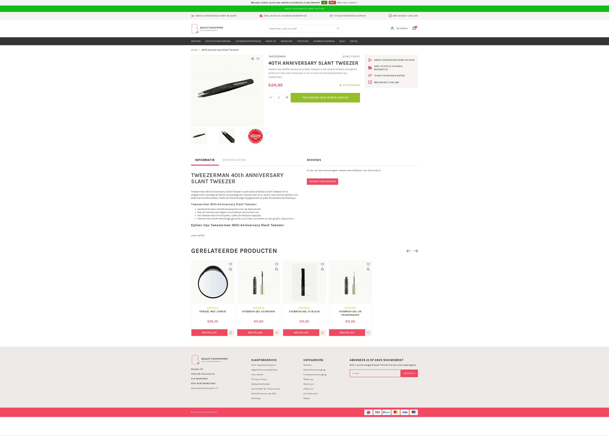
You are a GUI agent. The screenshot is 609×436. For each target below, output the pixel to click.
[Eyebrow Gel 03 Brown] (258, 282)
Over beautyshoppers (263, 365)
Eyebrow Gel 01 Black (304, 311)
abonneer (409, 373)
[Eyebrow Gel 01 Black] (304, 282)
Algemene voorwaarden (264, 369)
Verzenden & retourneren (265, 388)
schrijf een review (322, 181)
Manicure (287, 41)
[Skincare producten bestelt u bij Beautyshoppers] (207, 28)
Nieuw (306, 398)
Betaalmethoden (260, 384)
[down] (270, 98)
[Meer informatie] (230, 332)
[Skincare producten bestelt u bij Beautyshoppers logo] (209, 359)
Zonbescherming (324, 41)
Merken (196, 41)
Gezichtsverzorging (218, 41)
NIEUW (354, 41)
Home (194, 50)
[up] (287, 98)
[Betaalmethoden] (368, 412)
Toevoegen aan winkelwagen (325, 97)
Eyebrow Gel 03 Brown (258, 311)
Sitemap (256, 398)
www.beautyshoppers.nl (204, 388)
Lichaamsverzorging (248, 41)
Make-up (271, 41)
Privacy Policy (259, 379)
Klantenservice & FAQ (263, 393)
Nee (332, 3)
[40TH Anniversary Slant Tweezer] (227, 91)
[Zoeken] (338, 29)
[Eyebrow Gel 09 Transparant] (350, 282)
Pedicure (303, 41)
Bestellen (209, 332)
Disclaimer (257, 374)
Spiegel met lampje (212, 311)
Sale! (342, 41)
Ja (324, 3)
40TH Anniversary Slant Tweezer (220, 50)
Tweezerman (277, 56)
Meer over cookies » (347, 3)
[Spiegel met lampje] (212, 282)
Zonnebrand (310, 393)
